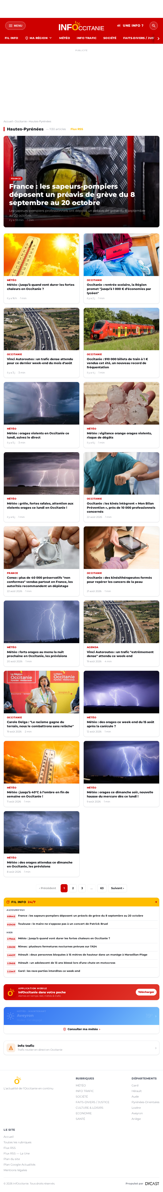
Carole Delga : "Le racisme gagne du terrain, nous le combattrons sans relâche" (40, 724)
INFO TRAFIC (87, 38)
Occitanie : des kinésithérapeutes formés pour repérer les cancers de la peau (119, 580)
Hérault (137, 1091)
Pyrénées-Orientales (145, 1102)
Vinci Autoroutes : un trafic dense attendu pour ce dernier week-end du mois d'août (40, 361)
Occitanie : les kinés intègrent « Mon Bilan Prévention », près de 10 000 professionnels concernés (121, 507)
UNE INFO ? (130, 25)
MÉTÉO (64, 38)
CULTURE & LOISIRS (89, 1107)
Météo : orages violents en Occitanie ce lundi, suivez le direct (38, 435)
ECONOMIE (84, 1113)
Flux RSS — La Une (17, 1153)
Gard (135, 1085)
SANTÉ (80, 1119)
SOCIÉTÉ (109, 38)
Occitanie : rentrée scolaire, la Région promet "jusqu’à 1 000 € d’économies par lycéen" (119, 289)
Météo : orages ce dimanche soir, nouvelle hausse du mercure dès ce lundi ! (120, 794)
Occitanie (21, 121)
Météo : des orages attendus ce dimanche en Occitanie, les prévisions (40, 864)
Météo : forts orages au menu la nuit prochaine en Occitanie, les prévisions (37, 654)
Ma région (38, 38)
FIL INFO (11, 38)
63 (102, 888)
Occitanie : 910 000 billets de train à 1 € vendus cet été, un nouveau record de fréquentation (117, 363)
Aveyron (137, 1113)
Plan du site (12, 1159)
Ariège (136, 1119)
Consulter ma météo (84, 1029)
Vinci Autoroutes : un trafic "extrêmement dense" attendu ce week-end (120, 654)
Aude (135, 1096)
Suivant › (117, 888)
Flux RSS (77, 129)
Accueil (8, 121)
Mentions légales (15, 1170)
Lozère (136, 1107)
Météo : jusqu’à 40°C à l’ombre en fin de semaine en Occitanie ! (38, 794)
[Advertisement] (81, 81)
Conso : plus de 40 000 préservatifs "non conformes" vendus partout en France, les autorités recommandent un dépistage (40, 582)
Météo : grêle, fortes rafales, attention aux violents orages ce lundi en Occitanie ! (40, 505)
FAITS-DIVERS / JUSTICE (92, 1102)
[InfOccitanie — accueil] (82, 26)
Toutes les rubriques (17, 1142)
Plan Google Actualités (19, 1164)
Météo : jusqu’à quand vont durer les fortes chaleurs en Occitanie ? (40, 287)
